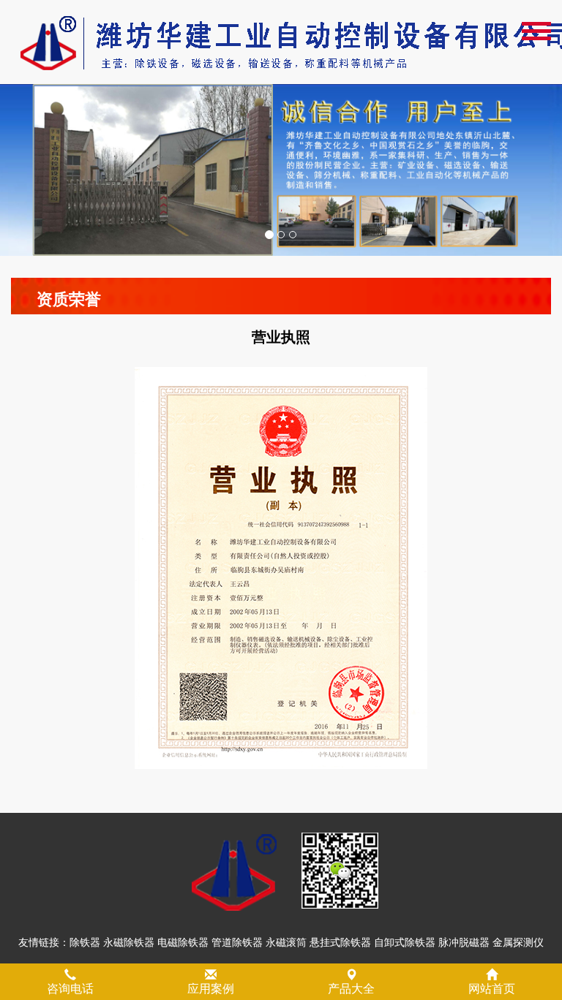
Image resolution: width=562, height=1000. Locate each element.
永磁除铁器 (128, 942)
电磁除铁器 (183, 942)
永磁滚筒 (286, 942)
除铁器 (85, 942)
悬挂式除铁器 (340, 942)
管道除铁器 (237, 942)
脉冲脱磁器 (464, 942)
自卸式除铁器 (404, 942)
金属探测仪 (518, 942)
